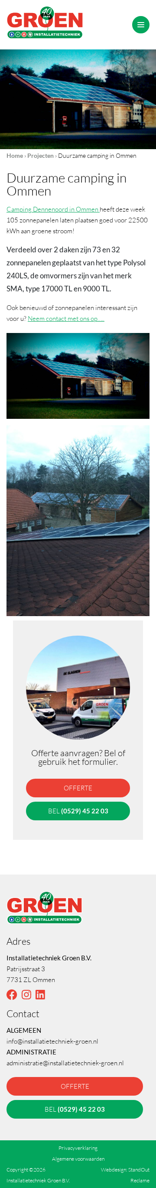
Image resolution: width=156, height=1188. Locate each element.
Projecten (40, 155)
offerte (78, 788)
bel (78, 811)
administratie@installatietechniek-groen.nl (65, 1063)
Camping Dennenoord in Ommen (53, 209)
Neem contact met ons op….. (66, 318)
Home (14, 155)
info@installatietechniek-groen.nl (52, 1041)
